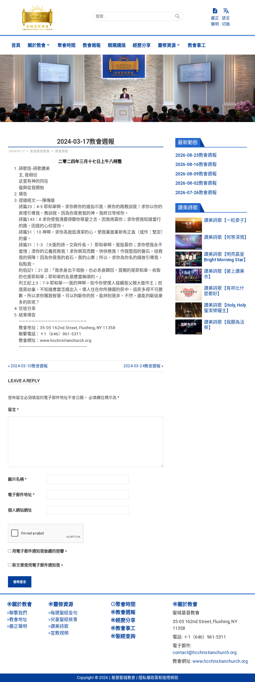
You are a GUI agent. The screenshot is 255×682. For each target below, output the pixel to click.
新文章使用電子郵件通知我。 (38, 565)
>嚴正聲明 (17, 626)
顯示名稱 (17, 479)
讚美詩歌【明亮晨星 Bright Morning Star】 (226, 257)
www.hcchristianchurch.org (220, 661)
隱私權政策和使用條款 (158, 677)
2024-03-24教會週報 (142, 366)
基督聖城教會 (123, 677)
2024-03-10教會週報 (29, 366)
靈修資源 (167, 45)
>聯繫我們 (17, 612)
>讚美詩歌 (58, 626)
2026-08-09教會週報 (196, 173)
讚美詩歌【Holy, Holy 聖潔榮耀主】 (225, 307)
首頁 (15, 45)
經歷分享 (142, 45)
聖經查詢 (125, 636)
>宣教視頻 (58, 633)
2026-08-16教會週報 (196, 164)
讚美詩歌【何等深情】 (226, 237)
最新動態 (188, 142)
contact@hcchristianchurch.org (205, 652)
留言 (13, 409)
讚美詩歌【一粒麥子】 (226, 220)
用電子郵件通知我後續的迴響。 (40, 551)
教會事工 (197, 45)
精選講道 (117, 45)
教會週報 (92, 45)
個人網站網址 (20, 510)
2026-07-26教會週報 (196, 192)
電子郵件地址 (21, 494)
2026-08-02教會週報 (196, 183)
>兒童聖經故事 (62, 619)
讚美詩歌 (188, 208)
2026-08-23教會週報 (196, 155)
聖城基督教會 (40, 151)
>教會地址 (17, 619)
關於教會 (37, 45)
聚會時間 (66, 45)
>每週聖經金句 (62, 612)
